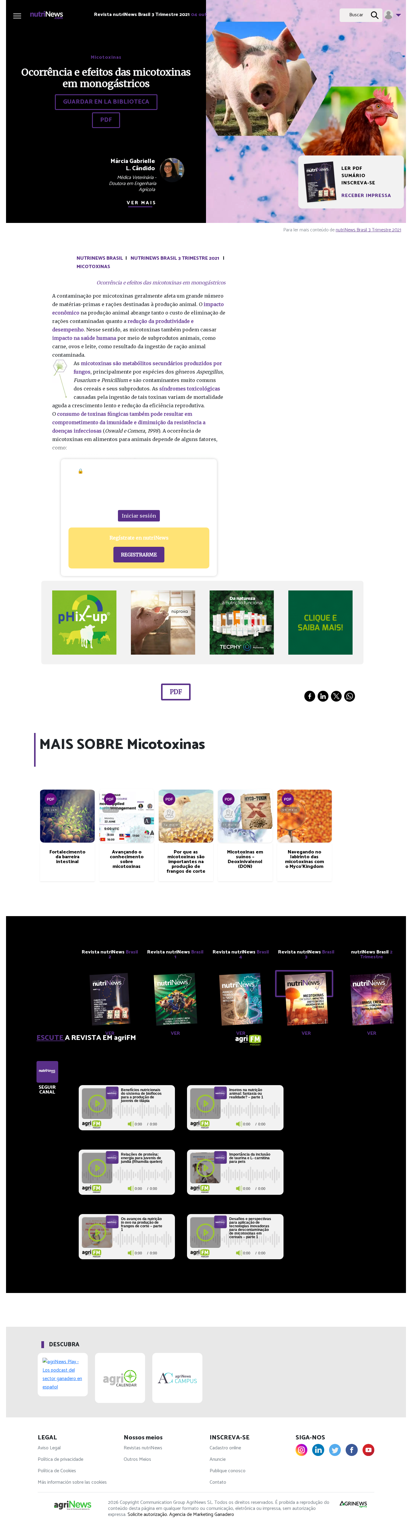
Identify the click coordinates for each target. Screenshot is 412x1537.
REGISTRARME (139, 555)
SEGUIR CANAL (47, 1090)
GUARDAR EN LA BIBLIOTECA (106, 102)
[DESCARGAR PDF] (50, 799)
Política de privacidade (60, 1459)
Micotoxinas (93, 267)
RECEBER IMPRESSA (366, 196)
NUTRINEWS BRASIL (100, 258)
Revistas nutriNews (143, 1448)
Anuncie (218, 1459)
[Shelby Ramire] (169, 814)
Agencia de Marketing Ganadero (201, 1514)
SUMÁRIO (353, 176)
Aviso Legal (49, 1448)
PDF (106, 120)
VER (110, 1033)
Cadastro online (225, 1448)
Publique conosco (228, 1471)
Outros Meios (137, 1459)
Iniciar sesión (139, 516)
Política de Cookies (57, 1471)
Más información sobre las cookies (72, 1482)
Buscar (356, 15)
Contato (218, 1482)
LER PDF (351, 168)
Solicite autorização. (148, 1514)
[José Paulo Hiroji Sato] (228, 814)
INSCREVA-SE (358, 183)
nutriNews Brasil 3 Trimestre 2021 (368, 230)
